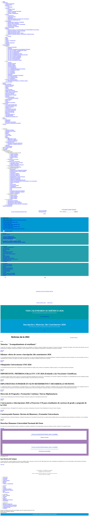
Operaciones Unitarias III (15, 175)
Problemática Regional (14, 163)
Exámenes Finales (6, 249)
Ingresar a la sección (44, 437)
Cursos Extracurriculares (10, 92)
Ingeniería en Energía (12, 63)
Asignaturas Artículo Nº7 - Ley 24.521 (10, 259)
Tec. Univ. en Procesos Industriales (14, 56)
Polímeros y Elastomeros (15, 192)
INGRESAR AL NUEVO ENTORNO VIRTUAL (44, 291)
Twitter (4, 497)
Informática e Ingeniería (12, 25)
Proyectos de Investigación (8, 268)
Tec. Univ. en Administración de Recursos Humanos (18, 54)
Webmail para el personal (8, 499)
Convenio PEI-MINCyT (10, 114)
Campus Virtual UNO (7, 252)
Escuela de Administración (8, 236)
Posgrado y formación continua (11, 79)
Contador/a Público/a (12, 66)
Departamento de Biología (13, 200)
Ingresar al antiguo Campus (41, 302)
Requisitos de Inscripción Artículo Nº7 (15, 143)
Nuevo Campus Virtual (7, 147)
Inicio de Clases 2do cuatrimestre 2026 (10, 222)
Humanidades (10, 17)
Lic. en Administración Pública (14, 69)
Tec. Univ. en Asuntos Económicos (14, 55)
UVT (4, 117)
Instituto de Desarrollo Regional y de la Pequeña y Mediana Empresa (21, 34)
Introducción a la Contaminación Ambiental (18, 170)
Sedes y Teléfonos (6, 495)
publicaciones (8, 119)
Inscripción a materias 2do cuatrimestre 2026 (11, 226)
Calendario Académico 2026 (8, 247)
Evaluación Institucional (10, 42)
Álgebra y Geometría (14, 154)
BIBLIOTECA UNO (12, 138)
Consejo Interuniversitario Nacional (9, 506)
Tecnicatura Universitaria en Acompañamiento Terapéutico (19, 49)
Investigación (5, 103)
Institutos (7, 28)
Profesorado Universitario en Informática (15, 75)
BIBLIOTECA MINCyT (12, 139)
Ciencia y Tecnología (12, 12)
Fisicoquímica (12, 172)
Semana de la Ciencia (9, 106)
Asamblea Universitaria (9, 3)
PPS (11, 188)
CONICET (5, 508)
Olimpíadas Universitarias (10, 102)
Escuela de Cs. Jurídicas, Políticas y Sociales (12, 240)
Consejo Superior (8, 4)
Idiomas (6, 87)
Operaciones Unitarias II (14, 174)
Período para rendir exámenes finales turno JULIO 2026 (13, 228)
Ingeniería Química (11, 64)
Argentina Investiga (6, 507)
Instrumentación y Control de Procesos (17, 176)
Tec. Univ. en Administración (13, 52)
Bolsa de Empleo (6, 255)
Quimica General (13, 195)
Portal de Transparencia (7, 206)
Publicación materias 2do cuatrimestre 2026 (11, 224)
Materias (7, 133)
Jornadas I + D (8, 107)
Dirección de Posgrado (9, 27)
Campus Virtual (8, 135)
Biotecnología (12, 169)
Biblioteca (7, 137)
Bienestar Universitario (9, 85)
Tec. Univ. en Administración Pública (15, 53)
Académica (10, 10)
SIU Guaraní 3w (6, 248)
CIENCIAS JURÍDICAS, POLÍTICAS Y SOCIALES (18, 18)
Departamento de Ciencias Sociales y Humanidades (17, 203)
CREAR (9, 36)
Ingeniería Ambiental (12, 65)
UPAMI (6, 88)
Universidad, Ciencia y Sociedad (16, 162)
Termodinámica (13, 186)
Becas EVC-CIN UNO (9, 112)
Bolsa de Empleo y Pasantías (10, 94)
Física (11, 158)
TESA (11, 183)
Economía (12, 160)
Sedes (6, 37)
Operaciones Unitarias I (14, 173)
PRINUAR (7, 113)
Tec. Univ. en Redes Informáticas (14, 57)
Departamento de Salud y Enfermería (15, 202)
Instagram (5, 498)
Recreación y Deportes (9, 93)
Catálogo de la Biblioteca (12, 140)
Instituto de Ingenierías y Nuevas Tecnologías (16, 30)
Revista (6, 101)
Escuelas (7, 14)
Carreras (4, 487)
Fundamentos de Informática (15, 166)
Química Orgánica (13, 197)
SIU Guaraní (7, 134)
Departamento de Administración (14, 201)
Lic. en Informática (11, 73)
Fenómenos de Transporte (15, 177)
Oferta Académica (6, 44)
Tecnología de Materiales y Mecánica (17, 191)
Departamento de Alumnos (10, 131)
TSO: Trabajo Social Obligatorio (9, 253)
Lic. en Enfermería (11, 72)
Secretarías (7, 8)
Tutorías (4, 275)
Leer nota (2, 464)
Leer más (2, 350)
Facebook (5, 496)
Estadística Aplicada (14, 157)
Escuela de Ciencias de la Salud (9, 237)
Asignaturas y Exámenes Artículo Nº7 (15, 144)
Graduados (7, 95)
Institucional (5, 2)
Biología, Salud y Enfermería (13, 23)
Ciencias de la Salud (11, 16)
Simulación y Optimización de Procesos (17, 179)
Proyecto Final (13, 184)
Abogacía (9, 62)
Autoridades (10, 6)
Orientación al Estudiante (10, 90)
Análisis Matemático (14, 153)
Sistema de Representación (15, 178)
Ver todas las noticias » (74, 337)
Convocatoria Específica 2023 (11, 105)
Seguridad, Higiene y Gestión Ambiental (18, 171)
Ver (44, 330)
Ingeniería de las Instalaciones (16, 187)
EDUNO (4, 118)
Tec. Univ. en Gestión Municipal (14, 51)
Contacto (7, 41)
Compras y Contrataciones (10, 40)
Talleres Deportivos (6, 269)
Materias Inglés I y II (7, 260)
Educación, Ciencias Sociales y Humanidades (16, 24)
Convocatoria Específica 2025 (11, 104)
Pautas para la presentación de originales (13, 123)
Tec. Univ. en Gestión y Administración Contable (17, 50)
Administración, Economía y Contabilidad (16, 22)
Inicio (4, 1)
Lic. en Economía (11, 70)
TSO (11, 189)
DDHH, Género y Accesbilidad (9, 273)
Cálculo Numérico (13, 156)
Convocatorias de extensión (13, 98)
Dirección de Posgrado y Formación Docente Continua (14, 242)
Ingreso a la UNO (6, 234)
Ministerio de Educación (7, 503)
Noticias (4, 124)
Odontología (10, 74)
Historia (6, 39)
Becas (6, 136)
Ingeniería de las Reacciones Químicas (17, 190)
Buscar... (61, 211)
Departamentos (8, 21)
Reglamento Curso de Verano (8, 258)
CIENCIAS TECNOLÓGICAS (14, 19)
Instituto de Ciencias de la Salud (14, 31)
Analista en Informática (12, 47)
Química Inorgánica (14, 196)
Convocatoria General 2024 (10, 108)
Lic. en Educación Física (12, 76)
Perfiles (6, 38)
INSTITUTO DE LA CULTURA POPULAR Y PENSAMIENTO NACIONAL (23, 29)
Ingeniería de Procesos (14, 185)
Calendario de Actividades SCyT (11, 116)
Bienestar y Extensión (7, 84)
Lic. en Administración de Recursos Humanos (16, 68)
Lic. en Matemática (11, 78)
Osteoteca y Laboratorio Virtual (9, 274)
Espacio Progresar (8, 99)
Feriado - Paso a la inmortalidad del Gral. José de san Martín (14, 220)
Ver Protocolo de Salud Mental (44, 451)
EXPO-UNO (7, 100)
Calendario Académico (9, 129)
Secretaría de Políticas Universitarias (10, 505)
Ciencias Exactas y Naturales (13, 26)
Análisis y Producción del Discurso (17, 164)
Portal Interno (5, 500)
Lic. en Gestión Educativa (13, 77)
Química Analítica (13, 198)
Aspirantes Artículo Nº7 (9, 141)
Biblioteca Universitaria (7, 264)
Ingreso (4, 82)
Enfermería (10, 48)
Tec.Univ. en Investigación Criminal (15, 60)
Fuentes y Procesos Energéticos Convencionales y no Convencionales (23, 181)
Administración (11, 15)
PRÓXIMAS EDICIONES (10, 122)
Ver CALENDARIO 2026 (44, 316)
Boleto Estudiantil (8, 146)
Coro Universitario (8, 89)
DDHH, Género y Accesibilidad (11, 91)
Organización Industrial (14, 182)
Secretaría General (11, 9)
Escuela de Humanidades (8, 238)
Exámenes (7, 132)
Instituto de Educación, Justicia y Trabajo (15, 32)
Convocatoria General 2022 (10, 110)
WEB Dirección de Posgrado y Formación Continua (18, 80)
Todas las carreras (8, 81)
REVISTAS (7, 120)
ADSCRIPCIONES (9, 115)
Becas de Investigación (9, 111)
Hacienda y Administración (13, 13)
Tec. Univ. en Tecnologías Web (14, 59)
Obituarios (7, 43)
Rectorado (7, 5)
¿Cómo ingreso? (50, 302)
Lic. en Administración (12, 67)
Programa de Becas (9, 86)
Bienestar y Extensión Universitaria (14, 11)
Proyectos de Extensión (9, 97)
